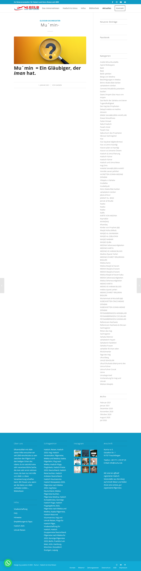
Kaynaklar (104, 218)
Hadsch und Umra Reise (110, 162)
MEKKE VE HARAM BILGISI (110, 286)
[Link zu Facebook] (113, 2)
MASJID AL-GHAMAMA (109, 233)
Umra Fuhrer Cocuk (108, 369)
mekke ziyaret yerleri (108, 289)
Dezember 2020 (106, 408)
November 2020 (106, 411)
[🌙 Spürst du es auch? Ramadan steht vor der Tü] (85, 453)
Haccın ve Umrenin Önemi (110, 150)
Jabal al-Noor (105, 195)
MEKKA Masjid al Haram (110, 269)
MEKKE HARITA (106, 283)
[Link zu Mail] (125, 2)
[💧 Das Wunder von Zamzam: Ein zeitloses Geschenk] (85, 461)
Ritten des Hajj (106, 331)
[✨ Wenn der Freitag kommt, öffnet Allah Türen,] (93, 461)
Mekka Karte (105, 263)
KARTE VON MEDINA (108, 215)
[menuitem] (34, 8)
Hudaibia (104, 183)
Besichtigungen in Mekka (110, 79)
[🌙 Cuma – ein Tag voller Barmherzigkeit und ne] (77, 461)
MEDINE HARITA (106, 248)
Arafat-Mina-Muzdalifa (109, 62)
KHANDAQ (104, 221)
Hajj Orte (103, 165)
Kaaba (102, 204)
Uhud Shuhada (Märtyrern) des (113, 363)
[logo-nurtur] (27, 8)
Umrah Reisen (19, 530)
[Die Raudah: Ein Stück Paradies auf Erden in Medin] (85, 469)
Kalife (102, 212)
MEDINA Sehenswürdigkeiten (112, 245)
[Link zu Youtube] (121, 2)
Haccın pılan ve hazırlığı (109, 147)
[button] (8, 563)
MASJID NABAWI (106, 239)
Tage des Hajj (105, 354)
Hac (101, 138)
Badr (102, 68)
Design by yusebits (20, 565)
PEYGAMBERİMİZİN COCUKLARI (113, 316)
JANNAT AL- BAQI (107, 198)
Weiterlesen (19, 491)
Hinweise (17, 517)
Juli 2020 (103, 420)
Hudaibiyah (105, 186)
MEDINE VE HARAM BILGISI (111, 251)
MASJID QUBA (105, 242)
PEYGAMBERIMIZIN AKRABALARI (113, 313)
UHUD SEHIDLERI (107, 360)
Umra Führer (105, 366)
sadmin (59, 85)
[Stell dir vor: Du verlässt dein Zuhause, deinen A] (77, 469)
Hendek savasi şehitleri (109, 171)
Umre (102, 372)
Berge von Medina (107, 76)
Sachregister (105, 334)
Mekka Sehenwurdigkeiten (111, 280)
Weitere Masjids (106, 384)
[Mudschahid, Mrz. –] (2, 285)
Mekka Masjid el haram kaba (111, 274)
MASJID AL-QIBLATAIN (109, 236)
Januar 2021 (105, 405)
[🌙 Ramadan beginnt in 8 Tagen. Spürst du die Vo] (93, 453)
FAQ (15, 513)
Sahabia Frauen (106, 345)
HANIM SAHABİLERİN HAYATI (112, 168)
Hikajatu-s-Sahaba (107, 180)
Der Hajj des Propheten (109, 106)
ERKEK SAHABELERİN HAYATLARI (113, 115)
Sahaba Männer (106, 337)
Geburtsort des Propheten (111, 133)
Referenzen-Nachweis (109, 322)
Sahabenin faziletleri (108, 342)
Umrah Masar (112, 482)
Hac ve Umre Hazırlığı (108, 144)
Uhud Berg (104, 357)
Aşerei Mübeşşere (107, 65)
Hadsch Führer (106, 156)
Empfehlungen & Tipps (23, 521)
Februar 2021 (105, 402)
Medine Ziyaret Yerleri (109, 254)
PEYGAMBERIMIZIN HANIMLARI (113, 319)
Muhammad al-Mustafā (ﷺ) (111, 298)
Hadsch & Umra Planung (110, 153)
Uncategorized (106, 375)
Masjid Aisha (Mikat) (108, 230)
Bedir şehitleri (105, 73)
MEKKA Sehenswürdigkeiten (111, 277)
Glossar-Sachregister (50, 21)
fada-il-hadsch (106, 124)
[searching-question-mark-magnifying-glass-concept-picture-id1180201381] (50, 50)
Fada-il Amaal (105, 121)
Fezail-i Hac (104, 130)
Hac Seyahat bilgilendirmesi (111, 142)
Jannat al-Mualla (106, 201)
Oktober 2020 (105, 414)
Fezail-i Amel (105, 127)
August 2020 (105, 417)
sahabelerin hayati (107, 339)
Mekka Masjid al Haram (109, 266)
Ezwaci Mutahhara (107, 118)
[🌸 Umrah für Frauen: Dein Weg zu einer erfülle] (93, 469)
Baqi (102, 71)
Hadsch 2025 (19, 526)
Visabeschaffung (20, 509)
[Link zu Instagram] (117, 2)
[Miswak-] (139, 285)
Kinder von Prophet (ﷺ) (110, 227)
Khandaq (104, 224)
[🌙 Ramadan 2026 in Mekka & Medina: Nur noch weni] (77, 453)
